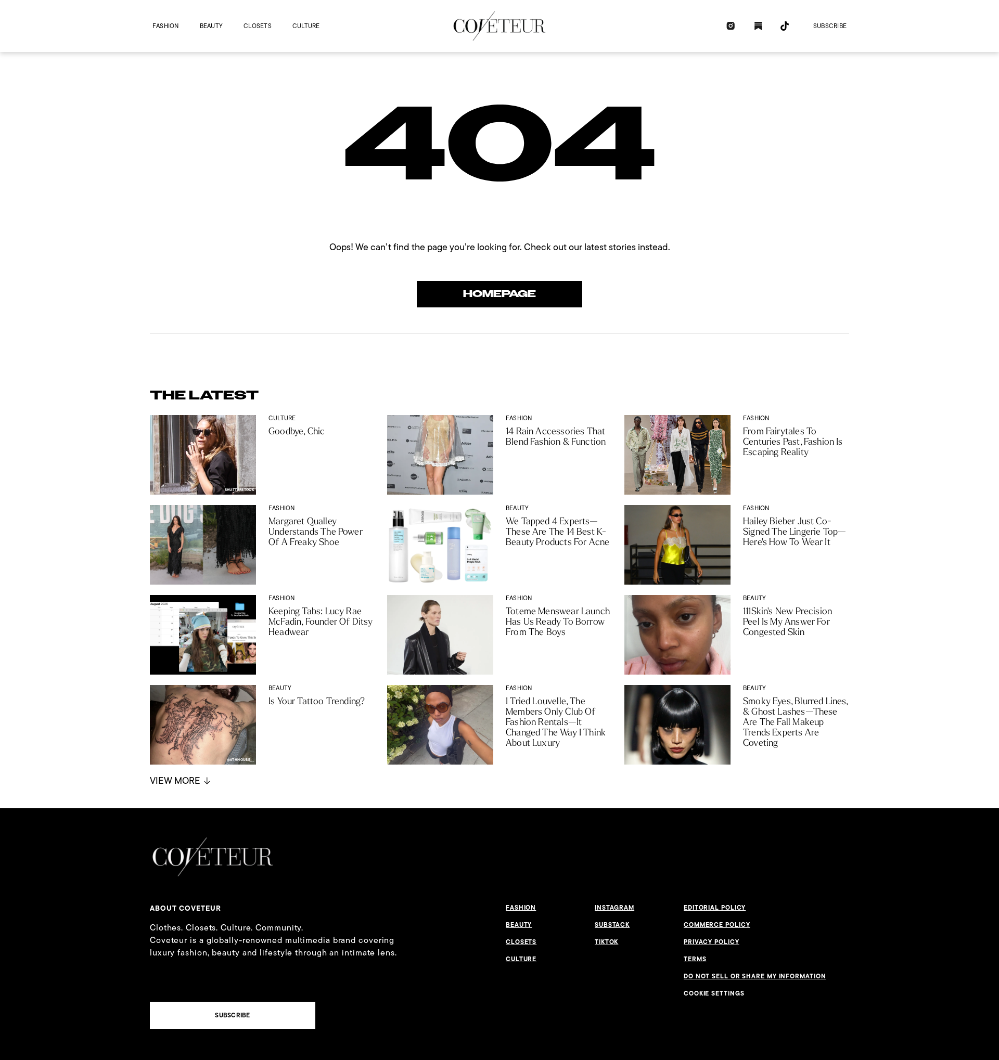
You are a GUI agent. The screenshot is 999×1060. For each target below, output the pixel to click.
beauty (211, 25)
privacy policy (711, 942)
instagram (614, 907)
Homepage (499, 294)
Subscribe (830, 25)
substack (612, 924)
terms (695, 959)
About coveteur (185, 908)
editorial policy (715, 907)
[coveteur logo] (499, 26)
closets (258, 25)
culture (306, 25)
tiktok (606, 942)
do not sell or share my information (755, 976)
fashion (165, 25)
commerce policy (717, 924)
